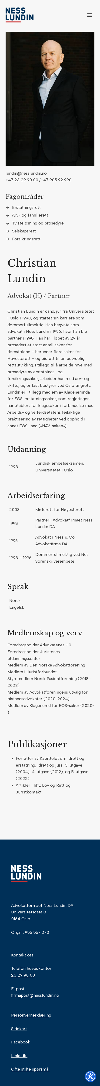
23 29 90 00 (23, 975)
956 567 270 (37, 932)
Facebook (20, 1042)
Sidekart (19, 1028)
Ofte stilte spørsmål (30, 1069)
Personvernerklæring (31, 1015)
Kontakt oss (22, 955)
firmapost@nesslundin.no (35, 995)
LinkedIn (19, 1055)
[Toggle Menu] (89, 15)
